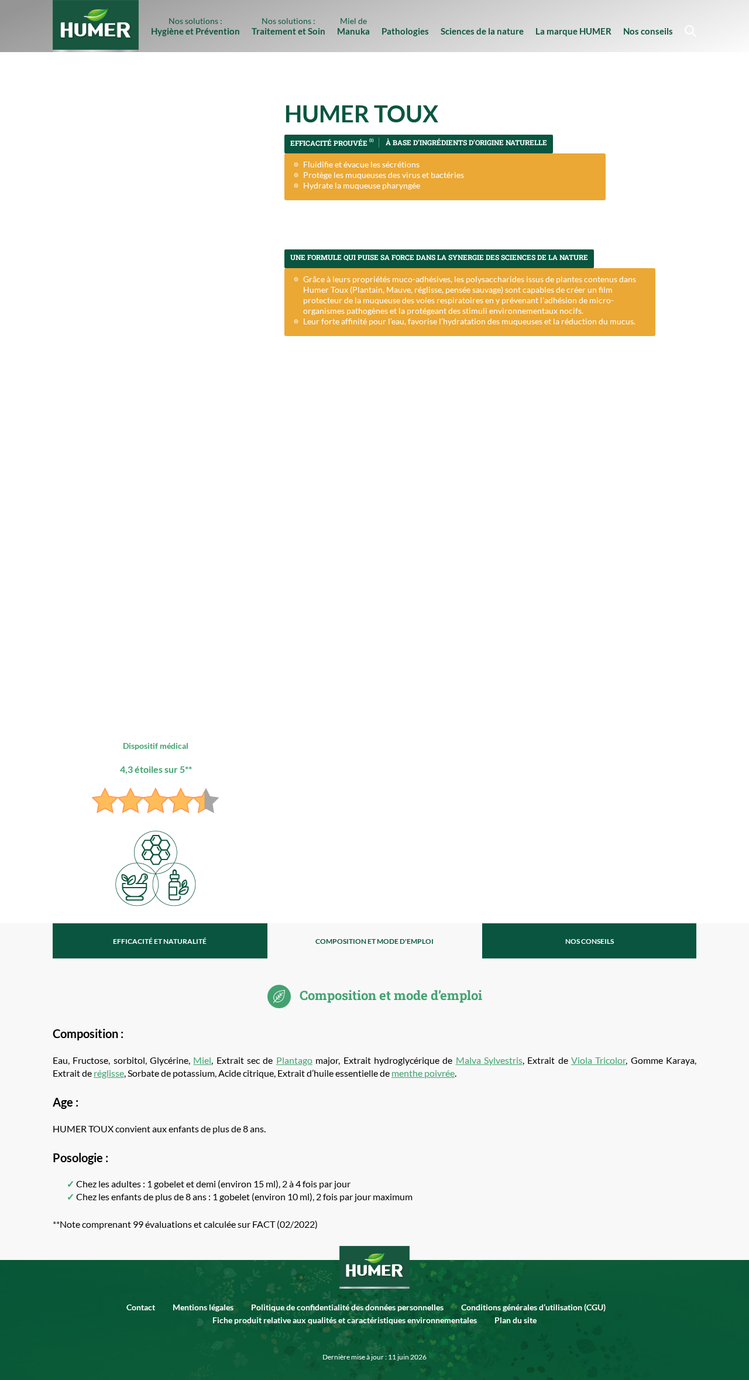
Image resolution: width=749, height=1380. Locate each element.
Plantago (294, 1060)
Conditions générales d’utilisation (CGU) (533, 1307)
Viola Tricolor (598, 1060)
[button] (687, 26)
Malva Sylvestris (489, 1060)
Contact (140, 1307)
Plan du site (515, 1320)
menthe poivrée (423, 1072)
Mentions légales (203, 1307)
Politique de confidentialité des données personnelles (347, 1307)
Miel (202, 1060)
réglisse (109, 1072)
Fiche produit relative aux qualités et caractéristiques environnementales (344, 1320)
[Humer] (374, 1264)
